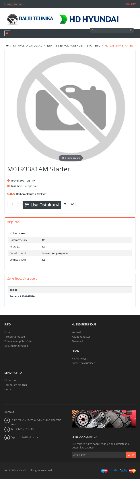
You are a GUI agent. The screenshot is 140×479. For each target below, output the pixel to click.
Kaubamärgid (80, 358)
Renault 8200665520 (22, 296)
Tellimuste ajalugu (15, 385)
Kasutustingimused (16, 345)
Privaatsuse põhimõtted (18, 341)
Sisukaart (77, 341)
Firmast (8, 332)
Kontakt (76, 332)
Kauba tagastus (81, 336)
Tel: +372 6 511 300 (22, 429)
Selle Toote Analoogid (22, 278)
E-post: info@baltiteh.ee (25, 437)
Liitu (131, 454)
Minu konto (11, 380)
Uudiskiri (9, 389)
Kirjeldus (13, 222)
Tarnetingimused (14, 336)
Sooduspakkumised (83, 363)
